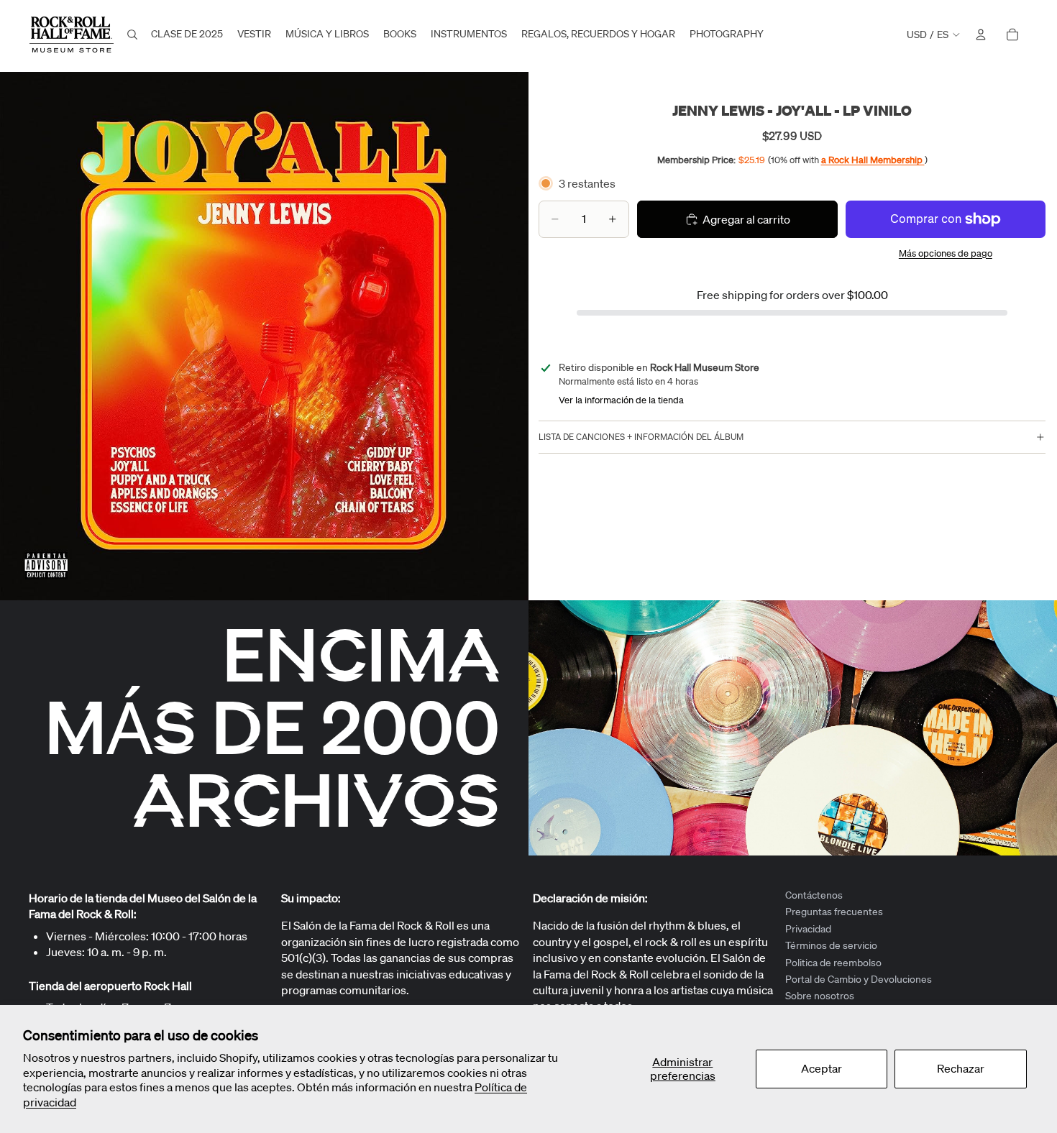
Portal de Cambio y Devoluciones (858, 979)
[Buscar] (132, 34)
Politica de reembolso (833, 962)
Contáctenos (814, 895)
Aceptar (821, 1068)
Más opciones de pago (945, 253)
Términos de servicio (831, 945)
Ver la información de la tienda (621, 400)
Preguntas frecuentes (834, 912)
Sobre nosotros (819, 996)
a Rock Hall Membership (873, 160)
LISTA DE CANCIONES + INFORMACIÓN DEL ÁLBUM (641, 437)
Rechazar (960, 1068)
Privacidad (808, 928)
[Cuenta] (981, 34)
